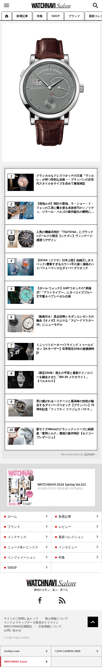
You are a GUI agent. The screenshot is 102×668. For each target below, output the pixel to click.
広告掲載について (49, 626)
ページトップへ (93, 622)
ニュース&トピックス (23, 547)
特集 (40, 16)
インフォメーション (22, 557)
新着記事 (22, 16)
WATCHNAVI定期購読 (18, 626)
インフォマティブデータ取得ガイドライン (31, 622)
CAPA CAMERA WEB (68, 651)
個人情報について (56, 618)
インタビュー (68, 547)
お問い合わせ (12, 630)
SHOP (56, 16)
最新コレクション (71, 537)
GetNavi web (51, 582)
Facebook (40, 600)
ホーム (6, 16)
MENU (6, 5)
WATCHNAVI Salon (51, 5)
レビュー (65, 527)
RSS (62, 600)
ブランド (74, 16)
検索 (95, 5)
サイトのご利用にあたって (21, 618)
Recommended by (72, 454)
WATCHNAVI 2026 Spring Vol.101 (61, 484)
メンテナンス (17, 537)
